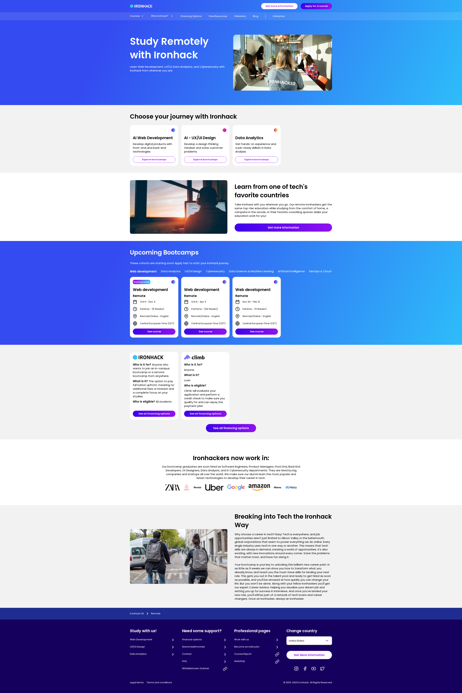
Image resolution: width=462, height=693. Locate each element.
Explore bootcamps (154, 159)
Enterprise (279, 16)
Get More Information (309, 655)
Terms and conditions (159, 682)
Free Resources (218, 16)
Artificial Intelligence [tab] (291, 271)
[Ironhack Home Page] (141, 6)
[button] (137, 16)
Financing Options (191, 16)
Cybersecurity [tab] (215, 271)
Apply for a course (316, 6)
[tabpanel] (231, 307)
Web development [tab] (143, 271)
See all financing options (154, 413)
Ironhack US (137, 613)
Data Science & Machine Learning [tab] (251, 271)
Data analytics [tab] (170, 271)
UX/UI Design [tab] (193, 271)
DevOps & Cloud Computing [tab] (328, 271)
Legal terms (137, 682)
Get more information (279, 6)
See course (154, 331)
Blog (255, 16)
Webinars (240, 16)
